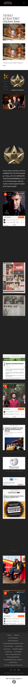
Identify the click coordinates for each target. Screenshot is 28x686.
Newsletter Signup (18, 649)
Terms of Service (8, 646)
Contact (9, 635)
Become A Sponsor (13, 640)
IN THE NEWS (17, 651)
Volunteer (16, 635)
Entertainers (7, 649)
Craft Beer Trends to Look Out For (13, 665)
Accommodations (13, 638)
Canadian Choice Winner (17, 90)
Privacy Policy (18, 646)
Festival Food (8, 651)
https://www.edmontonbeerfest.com (13, 643)
